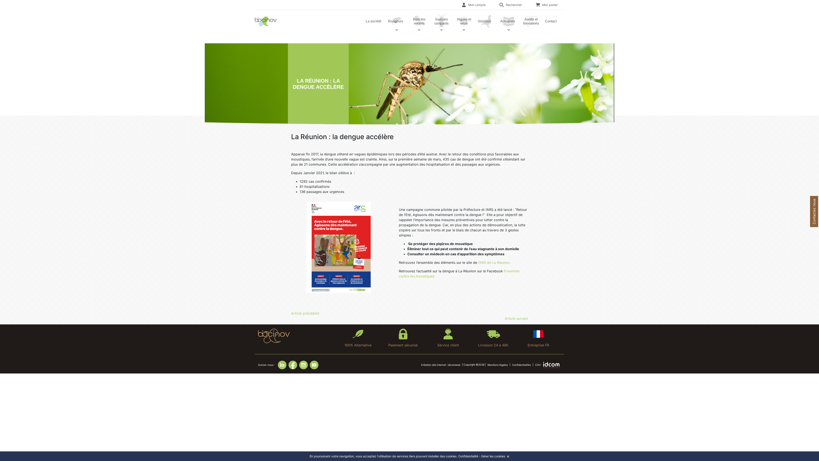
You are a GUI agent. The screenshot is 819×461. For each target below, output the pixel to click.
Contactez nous (814, 211)
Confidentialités (521, 364)
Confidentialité (468, 456)
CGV (538, 364)
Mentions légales (498, 364)
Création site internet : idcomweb (440, 364)
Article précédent (305, 313)
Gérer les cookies (493, 456)
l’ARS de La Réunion (494, 262)
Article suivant (516, 318)
